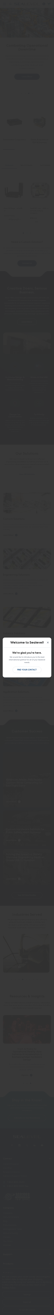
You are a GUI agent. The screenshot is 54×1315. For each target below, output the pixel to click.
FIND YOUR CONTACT (27, 669)
